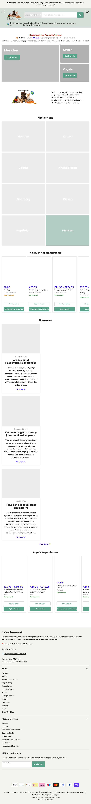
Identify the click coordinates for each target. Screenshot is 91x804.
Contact (5, 726)
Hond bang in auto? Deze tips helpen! (21, 506)
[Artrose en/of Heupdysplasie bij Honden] (21, 338)
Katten (4, 676)
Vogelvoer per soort (9, 679)
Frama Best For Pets (35, 293)
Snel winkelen (14, 304)
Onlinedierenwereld (10, 293)
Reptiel (4, 692)
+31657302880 (10, 649)
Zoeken (5, 723)
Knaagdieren (7, 686)
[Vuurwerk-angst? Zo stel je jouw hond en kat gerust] (21, 411)
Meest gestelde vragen (10, 746)
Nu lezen (20, 389)
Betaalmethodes (8, 733)
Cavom (85, 594)
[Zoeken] (80, 15)
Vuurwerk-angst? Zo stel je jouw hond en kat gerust (21, 434)
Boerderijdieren (8, 689)
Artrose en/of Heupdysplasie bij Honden (20, 361)
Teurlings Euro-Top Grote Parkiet (66, 586)
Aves (5, 594)
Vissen (4, 699)
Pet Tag (7, 290)
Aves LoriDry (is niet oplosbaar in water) (38, 591)
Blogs (4, 709)
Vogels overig (7, 683)
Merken (5, 705)
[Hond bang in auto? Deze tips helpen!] (21, 483)
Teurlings (60, 590)
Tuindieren (6, 702)
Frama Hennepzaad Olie (38, 290)
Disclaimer (6, 743)
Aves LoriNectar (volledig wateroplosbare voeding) (14, 591)
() (36, 38)
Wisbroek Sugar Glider (63, 290)
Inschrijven (38, 764)
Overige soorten (8, 696)
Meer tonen (44, 544)
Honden (5, 673)
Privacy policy (7, 736)
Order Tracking (8, 712)
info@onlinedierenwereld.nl (15, 654)
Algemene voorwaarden (11, 739)
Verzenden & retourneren (12, 730)
